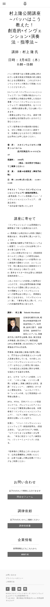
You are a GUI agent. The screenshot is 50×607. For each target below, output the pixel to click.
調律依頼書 (25, 525)
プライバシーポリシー (14, 578)
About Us (25, 554)
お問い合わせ (11, 575)
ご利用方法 (10, 582)
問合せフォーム (25, 497)
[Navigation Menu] (4, 3)
